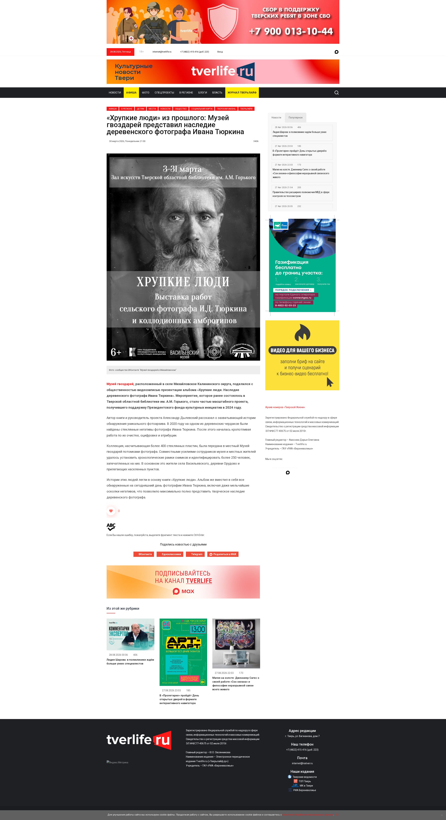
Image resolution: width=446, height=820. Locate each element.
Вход (220, 51)
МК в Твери (306, 785)
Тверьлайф (246, 109)
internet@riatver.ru (302, 763)
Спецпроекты (164, 92)
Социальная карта (201, 109)
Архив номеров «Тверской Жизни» (285, 407)
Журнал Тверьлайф (242, 92)
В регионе (186, 92)
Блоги (202, 92)
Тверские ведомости (305, 777)
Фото (145, 92)
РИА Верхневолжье (304, 790)
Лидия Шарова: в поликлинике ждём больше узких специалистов (299, 133)
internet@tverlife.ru (161, 51)
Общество (181, 109)
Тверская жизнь (226, 109)
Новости (115, 92)
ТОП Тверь (305, 781)
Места (152, 109)
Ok (337, 814)
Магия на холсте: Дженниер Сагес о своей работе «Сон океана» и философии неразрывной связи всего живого (301, 173)
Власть (217, 92)
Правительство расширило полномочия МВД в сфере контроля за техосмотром (301, 194)
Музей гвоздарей (120, 384)
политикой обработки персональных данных (307, 814)
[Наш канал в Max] (336, 52)
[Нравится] (111, 511)
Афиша (131, 92)
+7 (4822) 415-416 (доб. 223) (194, 51)
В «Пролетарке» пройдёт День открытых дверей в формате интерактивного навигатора (179, 699)
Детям (140, 109)
